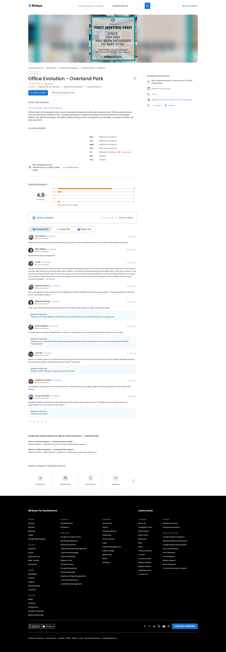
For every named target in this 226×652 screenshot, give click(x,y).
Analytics (32, 603)
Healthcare (107, 535)
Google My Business (69, 568)
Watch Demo (143, 531)
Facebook (171, 105)
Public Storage (108, 551)
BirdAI (30, 599)
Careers (141, 555)
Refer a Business (169, 564)
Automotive (107, 523)
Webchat (32, 549)
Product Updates (145, 551)
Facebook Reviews (68, 572)
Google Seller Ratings (36, 539)
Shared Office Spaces (68, 68)
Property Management (112, 547)
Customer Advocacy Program (175, 568)
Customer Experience (69, 580)
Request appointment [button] (161, 88)
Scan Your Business (170, 549)
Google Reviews (67, 564)
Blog (140, 543)
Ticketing (32, 590)
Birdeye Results (144, 566)
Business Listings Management (73, 576)
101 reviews (48, 83)
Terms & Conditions (36, 638)
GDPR (68, 638)
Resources (142, 539)
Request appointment (65, 92)
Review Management (69, 541)
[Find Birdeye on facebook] (145, 626)
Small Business (67, 523)
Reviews (31, 527)
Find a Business (169, 552)
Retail (105, 558)
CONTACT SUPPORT (185, 626)
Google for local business (71, 537)
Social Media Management (71, 584)
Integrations (33, 607)
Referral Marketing (68, 556)
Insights (31, 582)
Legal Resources (144, 570)
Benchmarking (34, 586)
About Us (142, 523)
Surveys (31, 578)
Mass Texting (33, 560)
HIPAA (74, 638)
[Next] (133, 480)
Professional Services (171, 527)
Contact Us (143, 574)
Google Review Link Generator (175, 545)
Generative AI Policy (92, 638)
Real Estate (51, 68)
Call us (154, 94)
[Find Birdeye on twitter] (150, 626)
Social (30, 552)
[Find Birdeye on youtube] (164, 626)
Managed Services (170, 523)
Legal (105, 543)
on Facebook (50, 236)
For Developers (169, 556)
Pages (30, 535)
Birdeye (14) (86, 229)
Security (61, 638)
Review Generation (68, 545)
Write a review (189, 5)
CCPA (80, 638)
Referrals (31, 531)
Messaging (32, 574)
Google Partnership (36, 611)
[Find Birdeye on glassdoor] (168, 626)
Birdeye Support (169, 560)
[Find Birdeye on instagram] (159, 626)
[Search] (147, 6)
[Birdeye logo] (35, 6)
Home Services (108, 539)
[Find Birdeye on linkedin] (154, 626)
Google (158, 105)
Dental (105, 527)
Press (140, 547)
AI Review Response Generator (175, 541)
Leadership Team (145, 527)
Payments (32, 564)
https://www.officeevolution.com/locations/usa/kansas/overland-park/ (173, 99)
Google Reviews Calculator (174, 537)
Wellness (106, 562)
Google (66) (64, 229)
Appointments (34, 556)
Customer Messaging (69, 552)
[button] (46, 422)
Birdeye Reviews (144, 562)
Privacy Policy (51, 638)
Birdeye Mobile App (35, 615)
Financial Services (110, 531)
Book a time (143, 535)
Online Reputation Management (74, 549)
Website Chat (66, 560)
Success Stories (144, 558)
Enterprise (65, 527)
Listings (31, 523)
